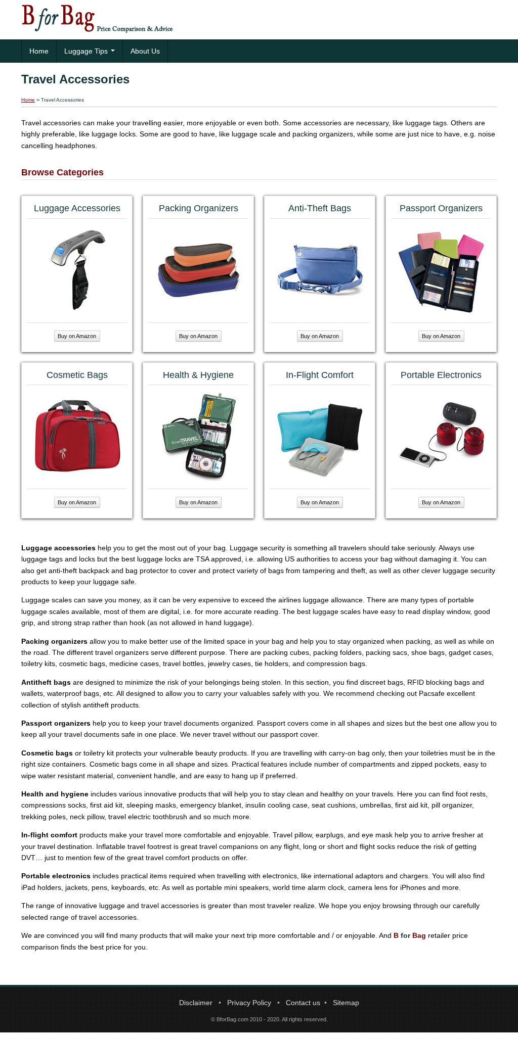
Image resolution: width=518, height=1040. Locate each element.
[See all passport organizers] (441, 269)
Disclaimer (195, 1003)
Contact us (303, 1003)
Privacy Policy (249, 1003)
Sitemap (346, 1003)
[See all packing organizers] (198, 269)
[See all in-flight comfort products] (320, 436)
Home (39, 51)
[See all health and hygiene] (198, 436)
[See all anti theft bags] (320, 269)
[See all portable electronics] (441, 436)
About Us (145, 51)
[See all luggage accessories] (77, 269)
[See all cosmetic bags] (77, 436)
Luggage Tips (87, 51)
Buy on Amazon (77, 336)
